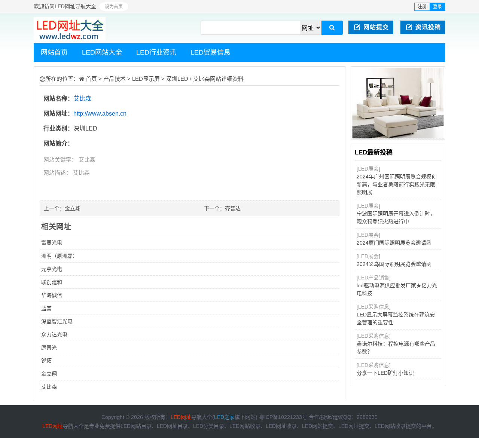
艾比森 (201, 79)
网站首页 (54, 52)
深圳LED (177, 79)
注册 (422, 6)
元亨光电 (51, 269)
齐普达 (233, 208)
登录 (437, 6)
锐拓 (46, 361)
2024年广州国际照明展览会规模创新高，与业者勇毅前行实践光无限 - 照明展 (398, 184)
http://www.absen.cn (99, 113)
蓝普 (46, 308)
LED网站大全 (102, 52)
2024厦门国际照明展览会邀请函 (394, 243)
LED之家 (224, 417)
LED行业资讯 (156, 52)
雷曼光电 (51, 242)
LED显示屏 (146, 79)
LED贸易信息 (210, 52)
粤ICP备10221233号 (283, 417)
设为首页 (114, 6)
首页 (91, 79)
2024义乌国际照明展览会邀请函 (394, 264)
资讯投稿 (428, 27)
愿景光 (49, 347)
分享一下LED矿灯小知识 (385, 373)
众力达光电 (54, 334)
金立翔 (72, 208)
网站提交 (376, 27)
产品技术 (114, 79)
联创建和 (51, 282)
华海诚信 (51, 295)
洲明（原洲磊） (59, 256)
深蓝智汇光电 (57, 321)
